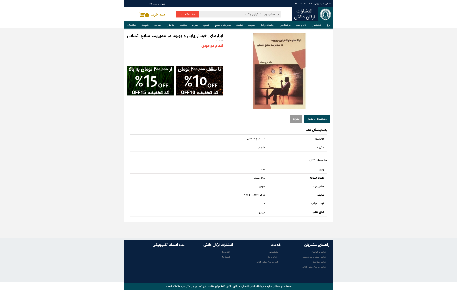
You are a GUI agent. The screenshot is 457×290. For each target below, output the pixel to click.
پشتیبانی (273, 252)
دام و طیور (301, 25)
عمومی (251, 25)
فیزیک (239, 25)
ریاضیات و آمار (267, 25)
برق (328, 25)
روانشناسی (285, 25)
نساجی (157, 25)
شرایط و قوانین (319, 252)
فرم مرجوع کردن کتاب (267, 262)
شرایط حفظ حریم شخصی (314, 257)
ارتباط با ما (273, 257)
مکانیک (183, 25)
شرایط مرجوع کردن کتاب (314, 267)
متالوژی (170, 25)
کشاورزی (131, 25)
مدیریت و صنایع (223, 25)
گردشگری (316, 25)
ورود (162, 4)
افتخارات (226, 252)
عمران (195, 25)
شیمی (206, 25)
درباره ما (226, 257)
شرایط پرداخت (319, 262)
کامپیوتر (145, 25)
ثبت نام (153, 4)
